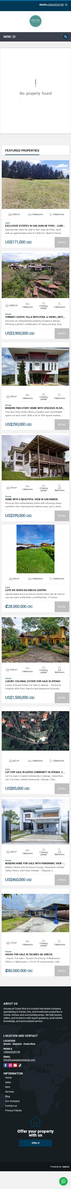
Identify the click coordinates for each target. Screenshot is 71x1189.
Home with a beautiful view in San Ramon (31, 499)
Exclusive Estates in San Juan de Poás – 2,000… (35, 226)
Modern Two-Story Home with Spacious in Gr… (34, 408)
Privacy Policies (13, 1110)
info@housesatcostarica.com (19, 1059)
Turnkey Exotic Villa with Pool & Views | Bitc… (35, 317)
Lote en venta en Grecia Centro (25, 590)
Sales (8, 1082)
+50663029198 (55, 4)
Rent (7, 1087)
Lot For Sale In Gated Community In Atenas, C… (35, 772)
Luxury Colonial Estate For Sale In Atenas (32, 681)
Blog (7, 1096)
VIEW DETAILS (35, 184)
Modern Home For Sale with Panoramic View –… (35, 863)
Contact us (11, 1105)
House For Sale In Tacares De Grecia (28, 954)
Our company (12, 1101)
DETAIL (62, 242)
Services (9, 1091)
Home (8, 1077)
